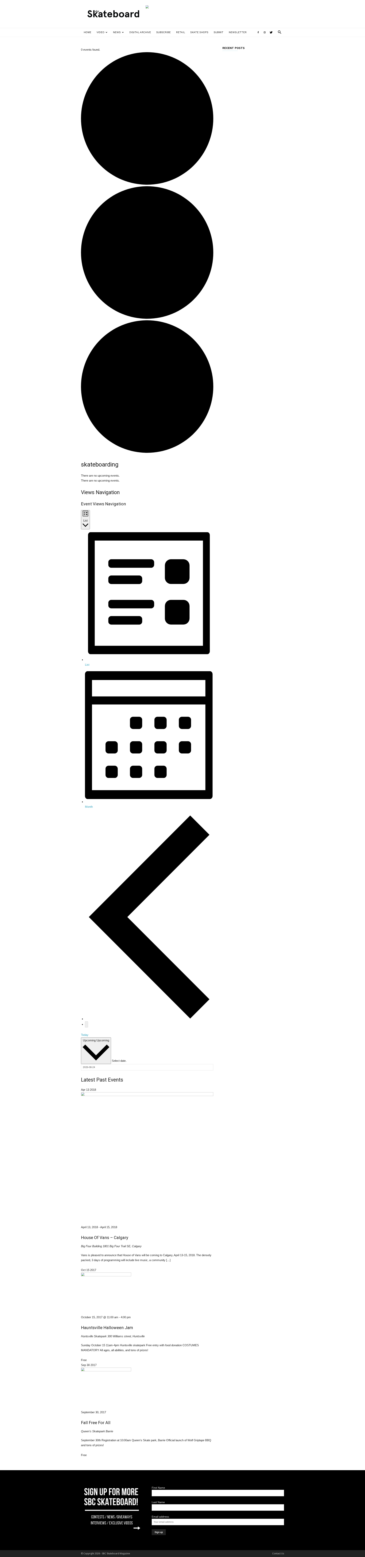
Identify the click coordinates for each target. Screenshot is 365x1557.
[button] (279, 32)
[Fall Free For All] (106, 1370)
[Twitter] (271, 32)
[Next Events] (86, 1024)
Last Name (158, 1502)
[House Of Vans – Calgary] (147, 1095)
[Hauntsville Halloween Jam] (106, 1275)
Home (87, 32)
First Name (158, 1487)
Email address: (161, 1516)
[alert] (147, 475)
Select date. (119, 1060)
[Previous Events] (149, 1018)
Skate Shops (199, 32)
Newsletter (238, 32)
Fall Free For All (95, 1422)
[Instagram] (264, 32)
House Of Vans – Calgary (104, 1237)
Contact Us (278, 1553)
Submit (218, 32)
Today (84, 1034)
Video (100, 32)
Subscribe (163, 32)
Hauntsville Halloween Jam (107, 1327)
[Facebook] (258, 32)
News (117, 32)
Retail (180, 32)
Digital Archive (140, 32)
